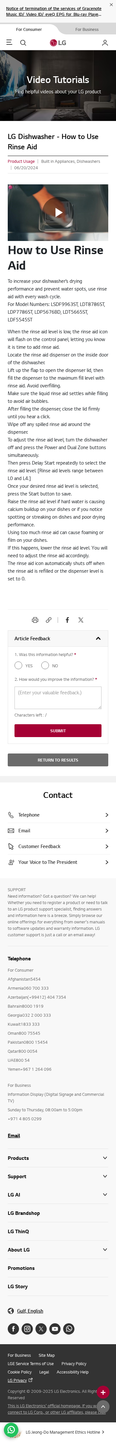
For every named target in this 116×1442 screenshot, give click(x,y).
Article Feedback (32, 638)
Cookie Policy (20, 1372)
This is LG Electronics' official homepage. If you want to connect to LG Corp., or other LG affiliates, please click (57, 1409)
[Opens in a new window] (13, 1329)
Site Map (47, 1355)
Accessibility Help (73, 1372)
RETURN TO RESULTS (58, 760)
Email (14, 1135)
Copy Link (48, 620)
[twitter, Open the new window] (81, 620)
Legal (44, 1372)
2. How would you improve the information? (56, 679)
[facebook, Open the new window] (67, 620)
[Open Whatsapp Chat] (11, 1430)
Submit (58, 731)
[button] (58, 1176)
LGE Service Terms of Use (31, 1363)
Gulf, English (30, 1311)
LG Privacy (17, 1380)
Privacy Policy (74, 1363)
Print (35, 620)
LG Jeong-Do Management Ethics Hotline (63, 1432)
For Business (19, 1355)
